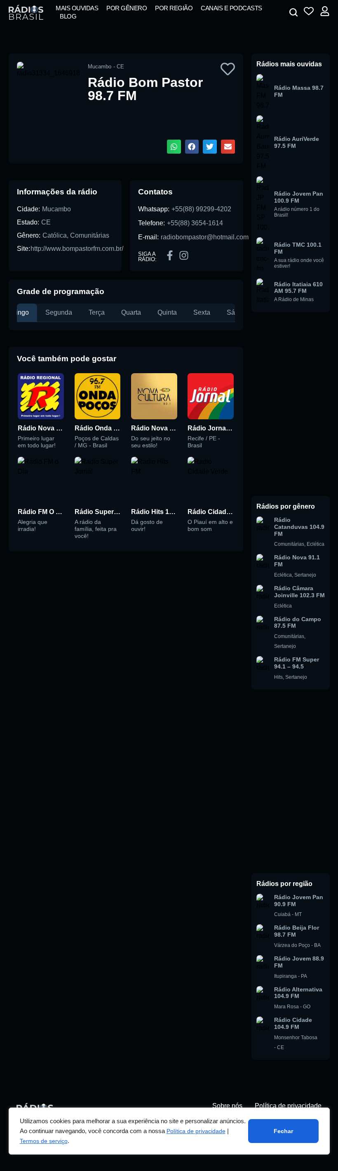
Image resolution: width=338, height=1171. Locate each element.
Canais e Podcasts (231, 8)
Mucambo (56, 209)
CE (46, 222)
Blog (68, 16)
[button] (293, 12)
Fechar (283, 1131)
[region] (169, 1131)
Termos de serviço (44, 1141)
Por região (173, 8)
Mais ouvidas (77, 8)
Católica (54, 235)
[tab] (58, 313)
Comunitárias (89, 235)
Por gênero (126, 8)
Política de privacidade (196, 1131)
